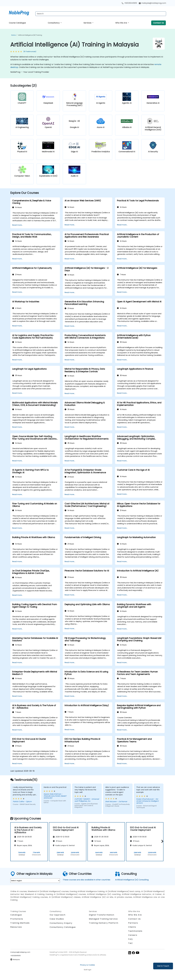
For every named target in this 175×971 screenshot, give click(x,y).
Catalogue (16, 914)
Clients (132, 927)
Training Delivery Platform (103, 923)
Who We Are (121, 22)
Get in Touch (163, 966)
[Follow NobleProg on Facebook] (133, 952)
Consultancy (54, 22)
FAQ (130, 939)
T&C (130, 943)
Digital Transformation (101, 914)
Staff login (87, 970)
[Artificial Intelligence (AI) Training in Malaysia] (21, 12)
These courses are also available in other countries (86, 879)
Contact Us (158, 22)
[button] (161, 841)
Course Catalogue (17, 22)
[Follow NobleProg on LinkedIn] (129, 952)
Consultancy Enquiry (61, 923)
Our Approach (57, 914)
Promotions (16, 919)
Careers (132, 935)
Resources (16, 927)
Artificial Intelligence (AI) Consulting (132, 879)
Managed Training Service (103, 919)
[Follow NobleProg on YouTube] (137, 952)
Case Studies (57, 919)
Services (88, 22)
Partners (133, 923)
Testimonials (135, 931)
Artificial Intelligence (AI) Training (30, 35)
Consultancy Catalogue (63, 927)
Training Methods (20, 923)
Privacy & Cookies (87, 965)
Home (13, 35)
